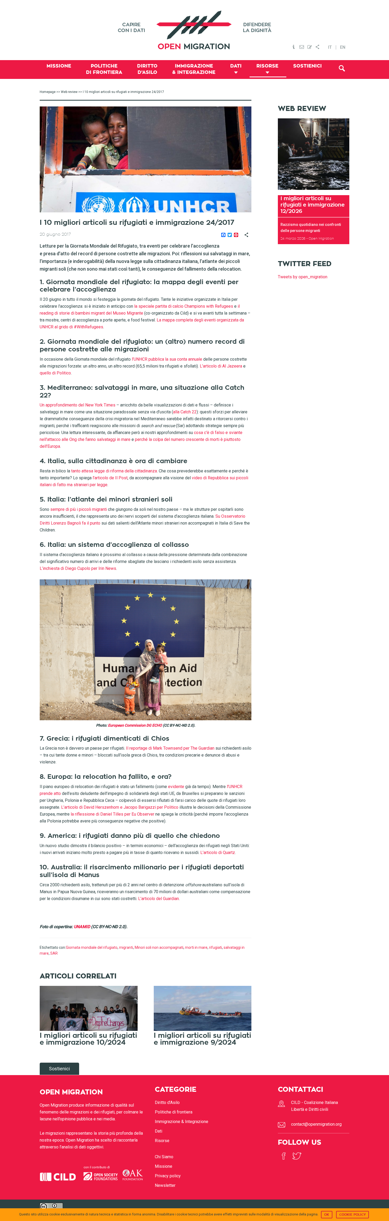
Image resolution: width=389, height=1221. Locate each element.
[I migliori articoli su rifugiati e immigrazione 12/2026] (313, 191)
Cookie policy (352, 1214)
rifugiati (215, 947)
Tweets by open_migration (302, 276)
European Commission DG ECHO (135, 725)
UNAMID (82, 926)
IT (330, 47)
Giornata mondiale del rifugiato (91, 947)
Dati (158, 1131)
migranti (126, 947)
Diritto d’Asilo (167, 1102)
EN (342, 47)
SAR (54, 953)
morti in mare (196, 947)
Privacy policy (168, 1175)
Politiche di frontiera (173, 1112)
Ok (326, 1214)
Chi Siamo (164, 1156)
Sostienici (59, 1068)
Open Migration (194, 30)
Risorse (162, 1140)
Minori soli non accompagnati (159, 947)
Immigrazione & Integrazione (181, 1121)
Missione (163, 1166)
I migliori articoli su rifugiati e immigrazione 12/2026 (313, 205)
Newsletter (165, 1185)
